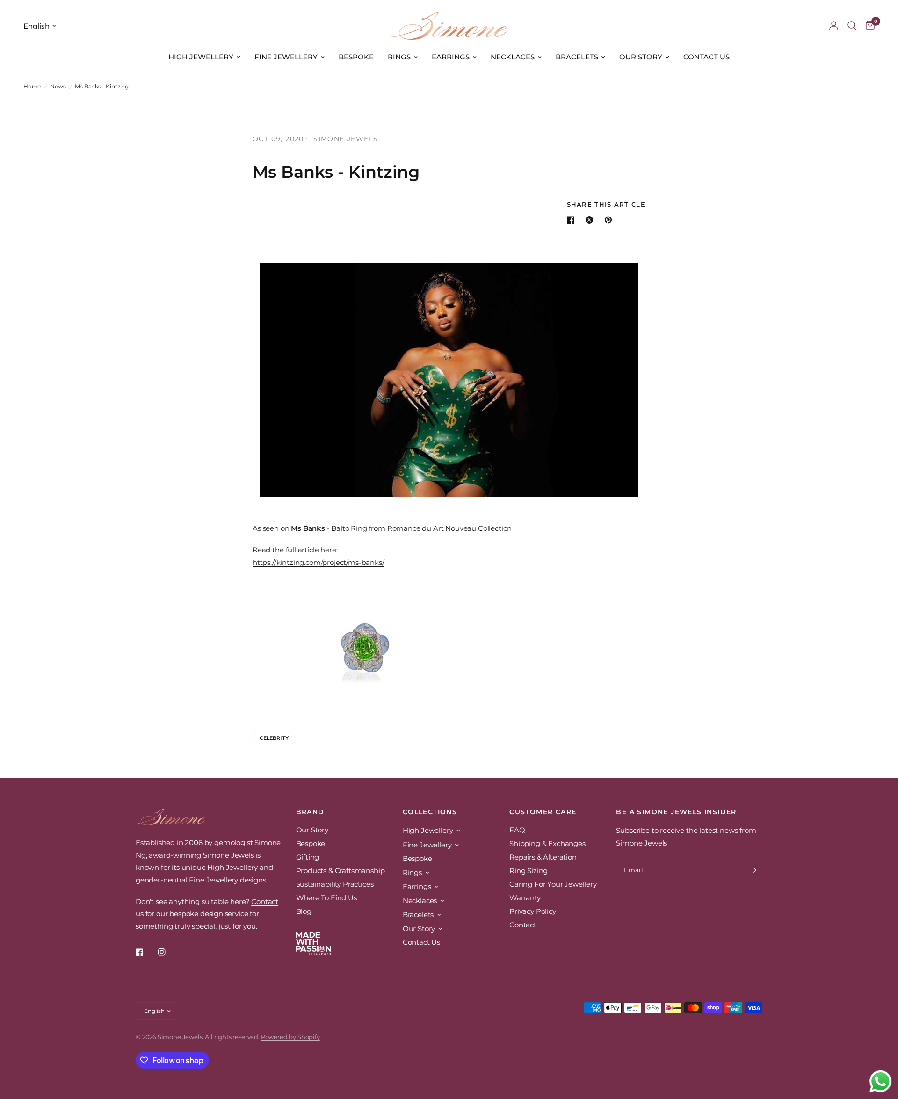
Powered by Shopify (290, 1037)
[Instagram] (168, 952)
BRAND (310, 812)
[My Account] (834, 26)
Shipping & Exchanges (547, 843)
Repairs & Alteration (543, 857)
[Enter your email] (753, 870)
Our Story (640, 56)
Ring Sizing (528, 870)
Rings (399, 56)
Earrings (451, 56)
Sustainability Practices (335, 884)
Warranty (525, 897)
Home (32, 86)
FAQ (517, 829)
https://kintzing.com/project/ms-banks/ (318, 562)
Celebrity (274, 738)
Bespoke (356, 56)
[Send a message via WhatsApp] (880, 1081)
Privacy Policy (532, 911)
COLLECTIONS (430, 812)
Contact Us (706, 56)
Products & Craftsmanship (340, 870)
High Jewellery (200, 56)
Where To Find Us (326, 897)
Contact (522, 924)
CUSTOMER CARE (542, 812)
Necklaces (513, 56)
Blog (303, 911)
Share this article (606, 205)
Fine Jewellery (286, 56)
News (57, 86)
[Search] (852, 26)
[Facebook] (146, 952)
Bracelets (577, 56)
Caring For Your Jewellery (553, 884)
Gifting (307, 857)
